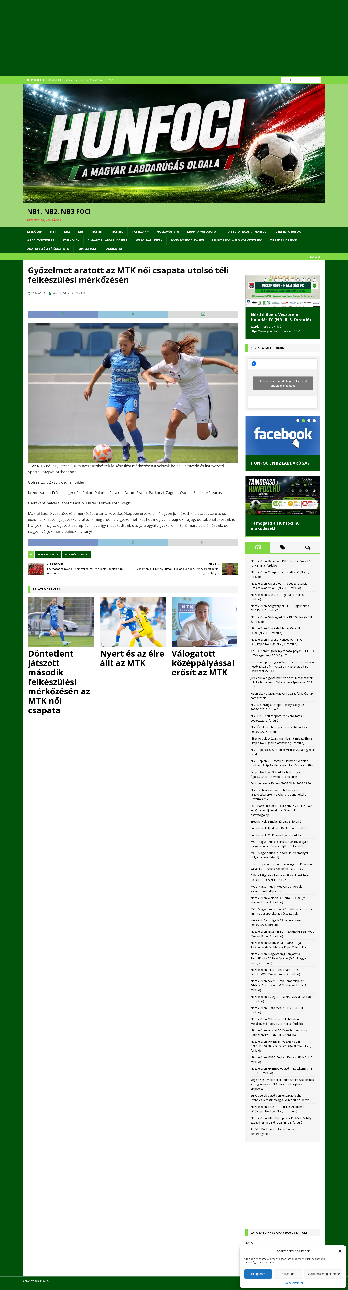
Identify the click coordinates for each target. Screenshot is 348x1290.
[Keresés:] (301, 80)
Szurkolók (70, 240)
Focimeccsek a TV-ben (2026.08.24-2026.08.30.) (281, 783)
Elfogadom (258, 1274)
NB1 (53, 231)
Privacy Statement (293, 1283)
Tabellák (139, 231)
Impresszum (87, 249)
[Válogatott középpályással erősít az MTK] (205, 622)
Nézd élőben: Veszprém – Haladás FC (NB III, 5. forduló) (281, 317)
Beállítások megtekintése (323, 1274)
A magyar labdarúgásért (108, 240)
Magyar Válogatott (203, 231)
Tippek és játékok (283, 240)
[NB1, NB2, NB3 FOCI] (174, 201)
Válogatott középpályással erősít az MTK (203, 663)
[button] (340, 1251)
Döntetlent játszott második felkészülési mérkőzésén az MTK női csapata (59, 682)
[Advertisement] (144, 43)
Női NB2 (117, 231)
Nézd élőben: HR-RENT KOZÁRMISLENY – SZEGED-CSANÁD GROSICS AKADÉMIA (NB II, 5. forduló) (282, 1046)
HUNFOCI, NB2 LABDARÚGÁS (280, 463)
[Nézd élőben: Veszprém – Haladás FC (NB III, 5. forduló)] (282, 291)
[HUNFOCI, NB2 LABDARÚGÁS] (282, 435)
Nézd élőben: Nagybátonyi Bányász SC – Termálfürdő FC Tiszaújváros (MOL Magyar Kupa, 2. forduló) (279, 958)
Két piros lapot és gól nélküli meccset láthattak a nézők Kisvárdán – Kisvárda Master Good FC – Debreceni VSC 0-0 (282, 666)
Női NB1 (98, 231)
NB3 (81, 231)
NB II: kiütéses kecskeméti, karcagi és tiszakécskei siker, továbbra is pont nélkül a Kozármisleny (279, 794)
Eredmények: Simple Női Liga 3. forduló (276, 821)
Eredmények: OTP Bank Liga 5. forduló (276, 835)
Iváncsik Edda (60, 293)
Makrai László (48, 554)
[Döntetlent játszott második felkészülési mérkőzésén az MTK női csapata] (61, 622)
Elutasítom (288, 1274)
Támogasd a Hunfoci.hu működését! (275, 525)
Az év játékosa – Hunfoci (247, 231)
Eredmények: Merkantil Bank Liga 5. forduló (279, 828)
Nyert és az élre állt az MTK (132, 658)
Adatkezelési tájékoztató (48, 249)
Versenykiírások (288, 231)
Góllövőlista (168, 231)
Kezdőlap (34, 231)
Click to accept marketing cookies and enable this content (283, 383)
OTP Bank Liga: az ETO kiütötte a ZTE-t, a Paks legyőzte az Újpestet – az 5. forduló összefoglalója (282, 810)
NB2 (67, 231)
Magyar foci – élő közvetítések (237, 240)
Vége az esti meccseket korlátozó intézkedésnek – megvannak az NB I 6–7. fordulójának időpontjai (282, 1084)
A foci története (40, 240)
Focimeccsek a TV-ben (187, 240)
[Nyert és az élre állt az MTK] (133, 622)
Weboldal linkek (149, 240)
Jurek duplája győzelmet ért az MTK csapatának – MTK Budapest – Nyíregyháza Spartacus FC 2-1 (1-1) (283, 682)
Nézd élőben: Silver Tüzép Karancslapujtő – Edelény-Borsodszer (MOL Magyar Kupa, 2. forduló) (279, 985)
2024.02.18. (38, 293)
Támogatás (113, 249)
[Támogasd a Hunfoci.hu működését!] (282, 495)
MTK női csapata (76, 554)
